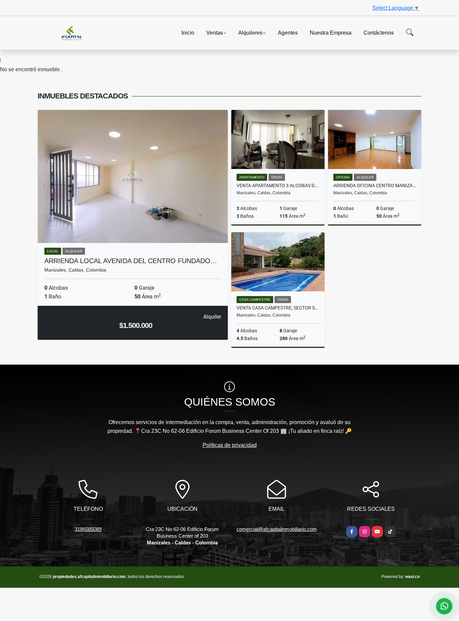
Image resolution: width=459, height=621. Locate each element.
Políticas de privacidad (230, 445)
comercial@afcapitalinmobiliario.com (277, 529)
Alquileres (250, 32)
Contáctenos (379, 32)
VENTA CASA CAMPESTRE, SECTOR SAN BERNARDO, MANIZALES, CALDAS (278, 307)
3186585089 (88, 529)
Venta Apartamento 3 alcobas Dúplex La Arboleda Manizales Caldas (278, 185)
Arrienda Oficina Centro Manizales (374, 185)
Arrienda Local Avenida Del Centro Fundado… (130, 260)
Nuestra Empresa (330, 32)
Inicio (187, 32)
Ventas (214, 32)
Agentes (288, 32)
